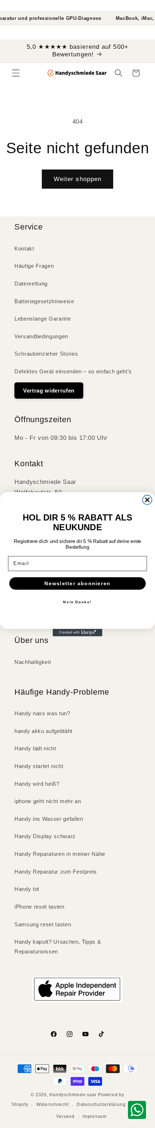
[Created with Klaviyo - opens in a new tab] (77, 632)
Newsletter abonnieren (77, 583)
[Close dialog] (147, 500)
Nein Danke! (77, 602)
